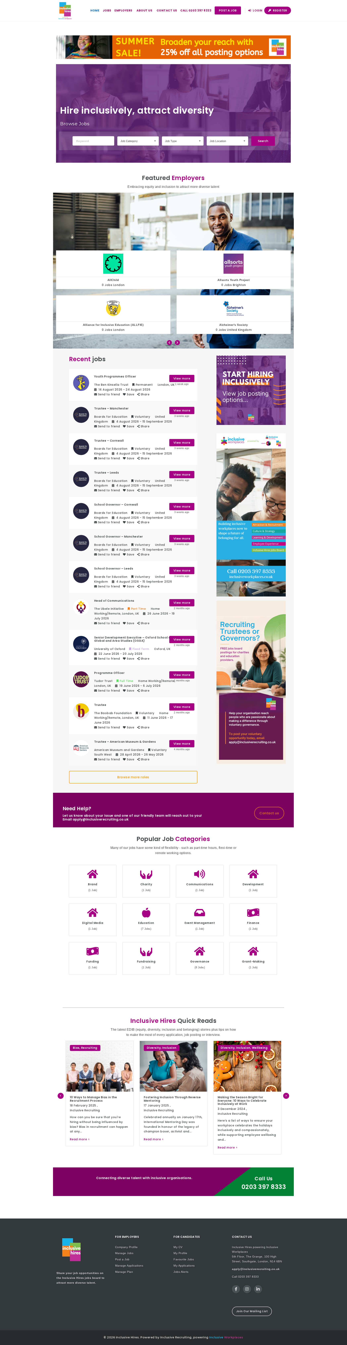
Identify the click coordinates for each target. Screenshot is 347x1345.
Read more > (80, 1148)
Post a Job (228, 10)
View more (182, 378)
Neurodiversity (247, 1048)
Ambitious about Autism (233, 280)
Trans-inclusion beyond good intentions (167, 1099)
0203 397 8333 (263, 1187)
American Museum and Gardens (233, 324)
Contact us (167, 10)
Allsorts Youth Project (113, 280)
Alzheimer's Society (113, 324)
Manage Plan (124, 1271)
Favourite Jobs (184, 1259)
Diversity (80, 1048)
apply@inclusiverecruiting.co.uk (256, 1269)
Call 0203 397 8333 (195, 10)
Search (263, 141)
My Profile (180, 1253)
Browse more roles (133, 777)
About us (144, 10)
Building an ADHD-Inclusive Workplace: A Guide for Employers (244, 1099)
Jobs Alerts (181, 1271)
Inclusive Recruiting (85, 1114)
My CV (178, 1247)
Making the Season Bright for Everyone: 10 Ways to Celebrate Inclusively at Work (94, 1100)
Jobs (107, 10)
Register (279, 10)
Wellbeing (112, 1048)
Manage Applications (129, 1265)
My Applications (184, 1265)
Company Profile (126, 1247)
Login (257, 10)
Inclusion (95, 1048)
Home (94, 10)
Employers (123, 10)
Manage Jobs (124, 1253)
